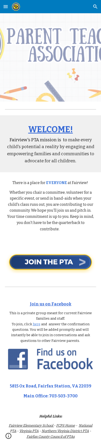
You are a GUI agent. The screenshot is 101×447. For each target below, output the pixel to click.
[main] (50, 144)
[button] (5, 6)
